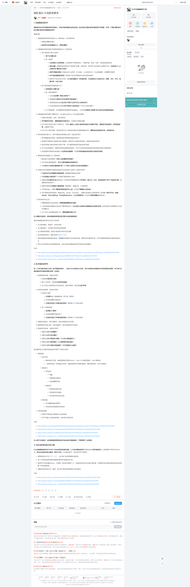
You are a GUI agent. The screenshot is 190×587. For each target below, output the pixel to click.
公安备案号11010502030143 (48, 580)
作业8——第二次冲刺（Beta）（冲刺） (56, 551)
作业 (59, 8)
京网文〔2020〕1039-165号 (76, 580)
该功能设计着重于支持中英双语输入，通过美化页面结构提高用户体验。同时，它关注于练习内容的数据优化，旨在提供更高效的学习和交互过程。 (77, 570)
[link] (35, 8)
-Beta (44, 566)
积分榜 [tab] (129, 52)
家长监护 (45, 582)
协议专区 (66, 577)
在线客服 (99, 577)
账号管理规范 (82, 582)
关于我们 (41, 577)
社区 (35, 8)
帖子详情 (66, 8)
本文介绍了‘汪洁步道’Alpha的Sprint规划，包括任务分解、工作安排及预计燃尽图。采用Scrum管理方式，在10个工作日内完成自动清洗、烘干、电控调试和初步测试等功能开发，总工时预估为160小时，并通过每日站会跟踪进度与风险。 (78, 561)
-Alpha (46, 533)
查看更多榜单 (141, 82)
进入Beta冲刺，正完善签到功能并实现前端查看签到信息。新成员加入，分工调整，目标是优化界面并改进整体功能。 (75, 553)
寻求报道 (59, 577)
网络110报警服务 (52, 582)
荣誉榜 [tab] (137, 52)
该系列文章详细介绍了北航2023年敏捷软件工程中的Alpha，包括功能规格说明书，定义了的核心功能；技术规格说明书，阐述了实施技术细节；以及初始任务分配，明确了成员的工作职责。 (78, 537)
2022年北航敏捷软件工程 (47, 8)
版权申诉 (97, 582)
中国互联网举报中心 (63, 582)
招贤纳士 (47, 577)
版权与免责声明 (90, 582)
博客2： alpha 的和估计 (51, 557)
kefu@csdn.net (90, 578)
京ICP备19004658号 (62, 580)
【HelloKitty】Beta (49, 542)
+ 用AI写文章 (141, 104)
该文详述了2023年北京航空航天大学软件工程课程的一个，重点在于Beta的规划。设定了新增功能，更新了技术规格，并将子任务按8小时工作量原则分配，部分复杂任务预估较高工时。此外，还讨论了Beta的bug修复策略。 (78, 546)
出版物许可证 (104, 582)
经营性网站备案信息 (90, 580)
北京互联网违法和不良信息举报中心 (105, 580)
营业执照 (110, 582)
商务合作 (53, 577)
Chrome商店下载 (73, 582)
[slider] (50, 490)
